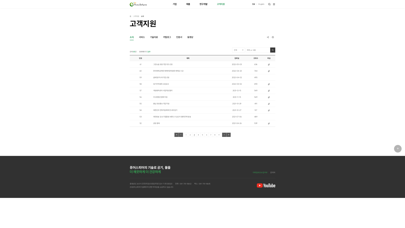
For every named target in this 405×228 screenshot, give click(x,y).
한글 (253, 4)
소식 (142, 16)
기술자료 (154, 37)
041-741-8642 (185, 184)
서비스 (142, 37)
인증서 (179, 37)
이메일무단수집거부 (260, 172)
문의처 (272, 172)
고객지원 (136, 16)
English (261, 4)
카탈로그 (167, 37)
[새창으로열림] (266, 185)
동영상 (190, 37)
